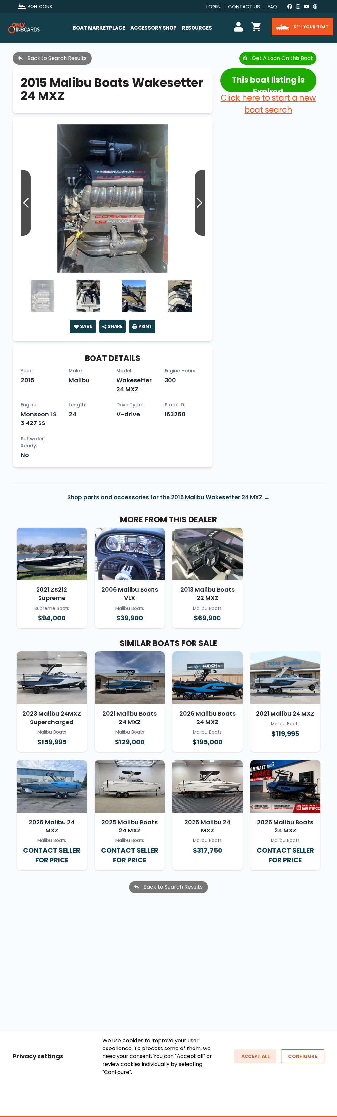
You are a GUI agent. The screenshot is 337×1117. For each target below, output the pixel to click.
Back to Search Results (56, 58)
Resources (197, 27)
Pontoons (40, 6)
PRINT (145, 326)
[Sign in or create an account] (239, 26)
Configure (302, 1056)
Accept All (255, 1056)
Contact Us (244, 6)
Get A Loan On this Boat (281, 58)
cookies (132, 1040)
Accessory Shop (153, 27)
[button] (200, 203)
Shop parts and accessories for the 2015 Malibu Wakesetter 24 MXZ (164, 497)
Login (213, 6)
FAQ (272, 6)
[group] (113, 198)
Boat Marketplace (99, 27)
